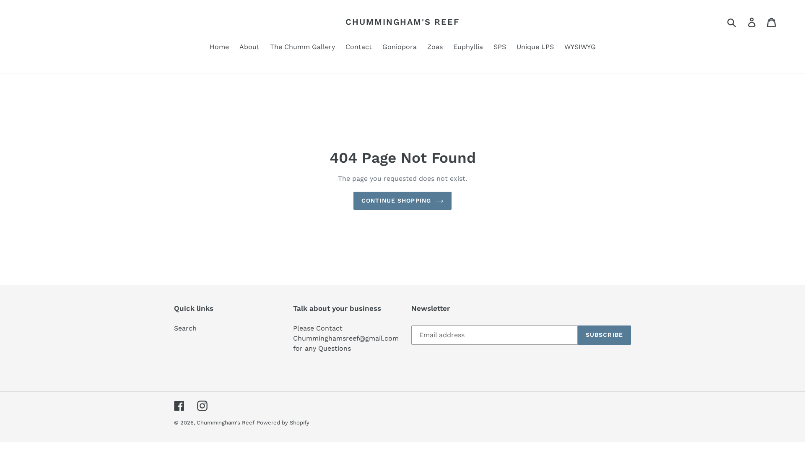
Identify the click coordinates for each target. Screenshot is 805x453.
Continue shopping (396, 200)
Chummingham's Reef (402, 22)
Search (185, 328)
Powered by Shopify (283, 422)
